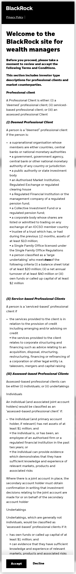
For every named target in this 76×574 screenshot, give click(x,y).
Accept (16, 563)
